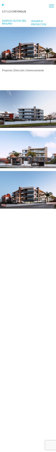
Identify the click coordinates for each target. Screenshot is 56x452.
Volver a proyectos (38, 23)
